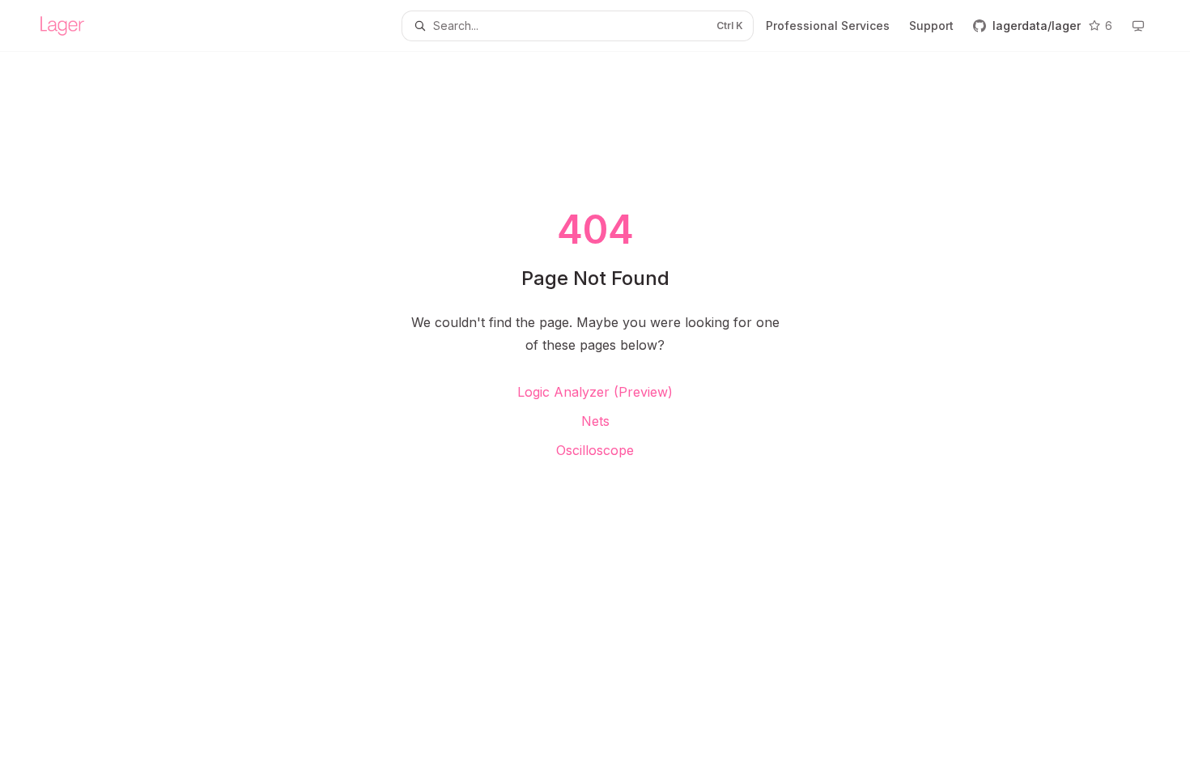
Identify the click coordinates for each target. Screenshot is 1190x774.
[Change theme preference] (1138, 26)
